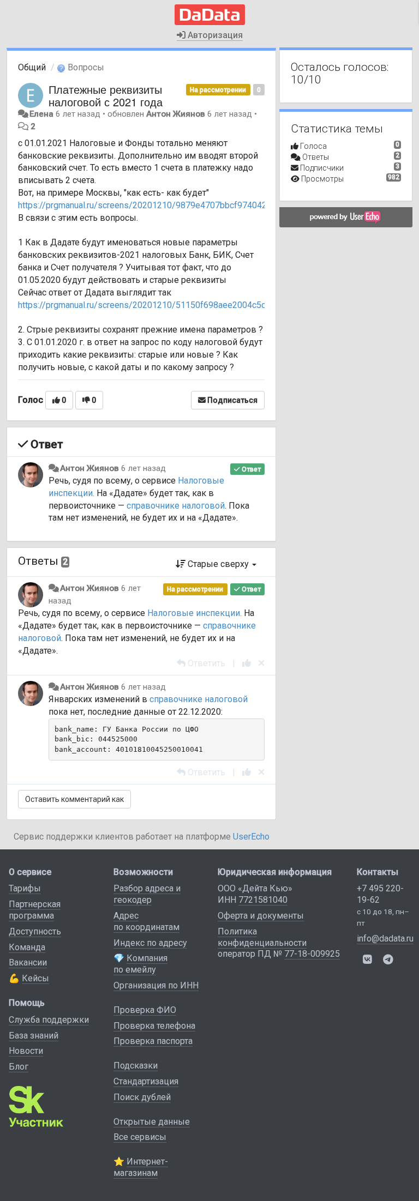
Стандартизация (145, 1081)
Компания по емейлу (140, 964)
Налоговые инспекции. (194, 613)
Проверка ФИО (144, 1010)
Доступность (35, 931)
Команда (27, 947)
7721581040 (263, 900)
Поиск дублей (142, 1097)
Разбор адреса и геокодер (147, 894)
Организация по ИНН (156, 985)
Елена (41, 114)
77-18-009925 (312, 954)
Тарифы (25, 888)
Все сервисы (139, 1137)
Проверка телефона (154, 1026)
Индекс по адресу (150, 943)
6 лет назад (143, 468)
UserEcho (251, 836)
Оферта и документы (261, 915)
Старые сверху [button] (218, 564)
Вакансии (28, 962)
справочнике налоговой (176, 505)
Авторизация (214, 35)
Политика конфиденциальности (262, 937)
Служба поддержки (49, 1020)
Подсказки (135, 1065)
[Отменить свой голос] (261, 663)
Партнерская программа (35, 910)
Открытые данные (151, 1121)
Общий (32, 67)
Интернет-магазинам (140, 1167)
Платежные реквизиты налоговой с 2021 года (106, 95)
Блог (18, 1066)
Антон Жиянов (175, 114)
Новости (26, 1051)
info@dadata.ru (385, 938)
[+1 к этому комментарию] (246, 663)
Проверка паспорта (153, 1041)
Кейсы (35, 978)
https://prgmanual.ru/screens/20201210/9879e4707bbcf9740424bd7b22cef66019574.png (193, 205)
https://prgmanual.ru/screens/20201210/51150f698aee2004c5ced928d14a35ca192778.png (195, 305)
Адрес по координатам (146, 921)
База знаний (33, 1035)
